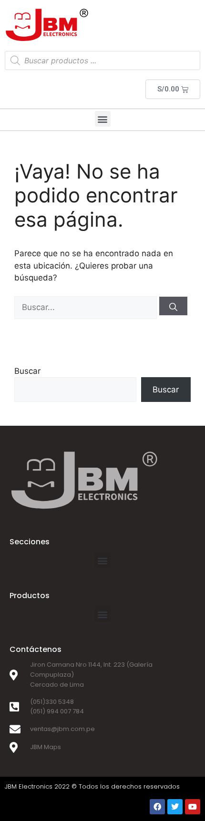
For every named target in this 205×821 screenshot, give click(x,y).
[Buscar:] (86, 307)
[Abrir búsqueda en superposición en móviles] (102, 60)
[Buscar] (173, 306)
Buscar (27, 371)
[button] (103, 119)
